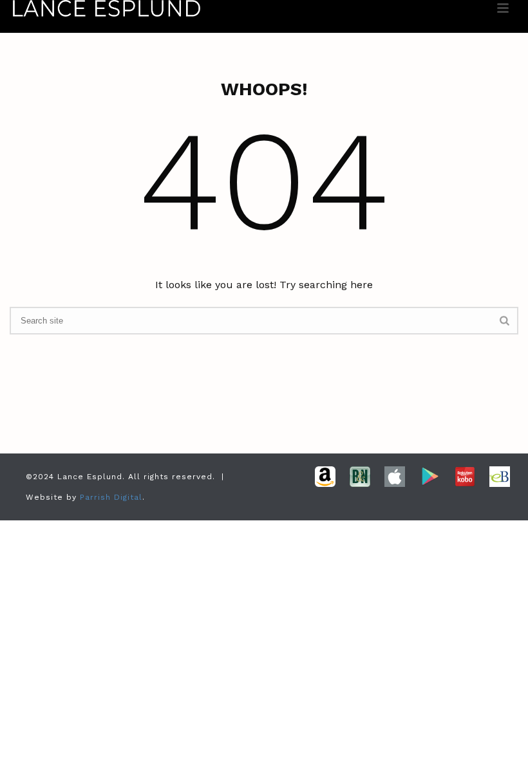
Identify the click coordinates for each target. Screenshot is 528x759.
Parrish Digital (111, 497)
